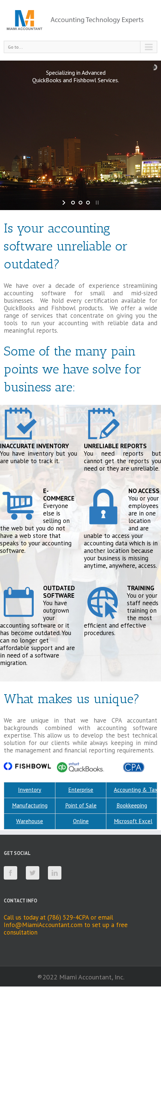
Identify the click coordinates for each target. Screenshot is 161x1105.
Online (81, 821)
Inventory (29, 789)
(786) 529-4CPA (68, 917)
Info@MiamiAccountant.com (43, 925)
